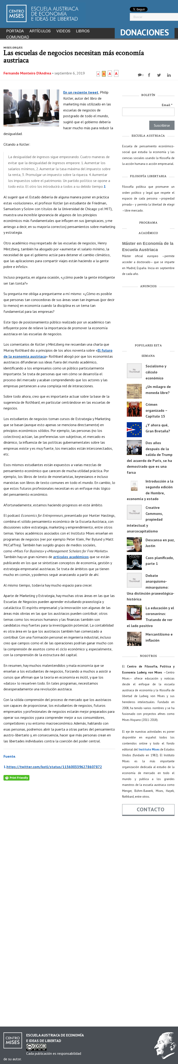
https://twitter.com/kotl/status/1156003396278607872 (54, 766)
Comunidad (17, 37)
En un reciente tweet (80, 92)
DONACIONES (144, 32)
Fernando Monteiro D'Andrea (27, 73)
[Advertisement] (148, 317)
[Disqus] (59, 838)
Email (167, 105)
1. (4, 766)
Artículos (40, 31)
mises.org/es (12, 47)
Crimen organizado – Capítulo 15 (156, 410)
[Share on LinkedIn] (170, 75)
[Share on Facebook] (150, 75)
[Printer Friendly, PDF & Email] (16, 777)
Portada (15, 31)
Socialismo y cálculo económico (156, 372)
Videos (63, 31)
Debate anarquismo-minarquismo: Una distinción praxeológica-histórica (150, 587)
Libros (83, 31)
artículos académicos (71, 556)
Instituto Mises (149, 749)
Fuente (9, 756)
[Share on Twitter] (160, 75)
